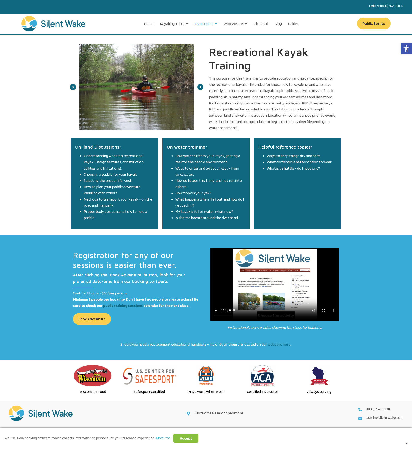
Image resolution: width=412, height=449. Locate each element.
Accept (186, 438)
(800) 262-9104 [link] (378, 409)
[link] (406, 48)
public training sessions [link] (123, 305)
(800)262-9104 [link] (391, 5)
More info (163, 438)
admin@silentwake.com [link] (384, 417)
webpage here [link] (279, 344)
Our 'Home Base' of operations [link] (219, 413)
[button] (73, 87)
